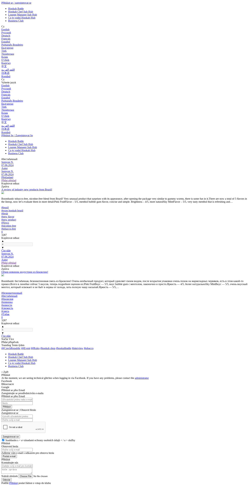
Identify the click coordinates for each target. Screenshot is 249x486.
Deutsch (5, 35)
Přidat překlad (8, 180)
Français (5, 38)
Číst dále (6, 250)
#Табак (5, 314)
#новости (6, 305)
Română (5, 76)
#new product (8, 219)
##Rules (35, 348)
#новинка (7, 302)
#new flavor (7, 216)
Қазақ (4, 56)
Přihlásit (7, 406)
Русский (6, 32)
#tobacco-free (8, 228)
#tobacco (89, 348)
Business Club (16, 20)
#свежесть (7, 308)
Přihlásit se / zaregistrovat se (16, 2)
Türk (4, 50)
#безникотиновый (11, 292)
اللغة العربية (8, 69)
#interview (77, 348)
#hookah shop (47, 348)
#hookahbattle (63, 348)
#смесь (5, 311)
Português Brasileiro (12, 44)
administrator (142, 378)
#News (5, 222)
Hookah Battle (16, 8)
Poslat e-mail (9, 456)
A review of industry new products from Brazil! (26, 189)
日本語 (5, 73)
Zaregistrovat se (11, 436)
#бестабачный (9, 296)
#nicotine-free (8, 225)
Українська (7, 53)
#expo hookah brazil (12, 210)
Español (5, 41)
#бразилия (7, 299)
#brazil (5, 207)
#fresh (4, 213)
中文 (4, 66)
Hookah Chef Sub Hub (20, 11)
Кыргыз (6, 63)
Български (7, 47)
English (5, 29)
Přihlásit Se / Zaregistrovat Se (17, 135)
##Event (25, 348)
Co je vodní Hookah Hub (21, 17)
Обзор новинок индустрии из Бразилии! (24, 271)
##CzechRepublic (10, 348)
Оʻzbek (5, 60)
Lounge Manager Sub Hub (22, 14)
